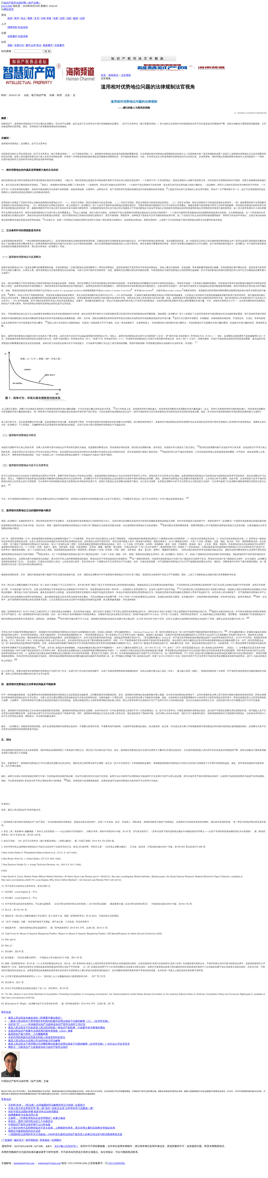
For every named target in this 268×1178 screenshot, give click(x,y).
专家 (55, 18)
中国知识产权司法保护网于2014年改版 (29, 1124)
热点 (23, 18)
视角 (29, 18)
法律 (82, 18)
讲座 (48, 18)
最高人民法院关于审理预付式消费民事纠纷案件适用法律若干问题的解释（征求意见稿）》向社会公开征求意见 (69, 1044)
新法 (38, 45)
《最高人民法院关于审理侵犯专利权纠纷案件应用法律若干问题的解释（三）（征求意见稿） (59, 1021)
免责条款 (45, 1140)
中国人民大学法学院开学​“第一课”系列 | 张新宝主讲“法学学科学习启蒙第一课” (51, 1108)
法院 (62, 18)
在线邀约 (12, 36)
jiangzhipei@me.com (24, 1163)
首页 (103, 75)
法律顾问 (56, 1140)
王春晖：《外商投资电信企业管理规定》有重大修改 (36, 1118)
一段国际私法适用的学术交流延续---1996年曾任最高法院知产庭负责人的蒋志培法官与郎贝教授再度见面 (65, 1134)
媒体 (75, 18)
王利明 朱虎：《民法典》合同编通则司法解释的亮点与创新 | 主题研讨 (46, 1105)
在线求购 (23, 36)
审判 (16, 18)
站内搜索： (7, 51)
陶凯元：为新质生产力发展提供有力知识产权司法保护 (38, 1047)
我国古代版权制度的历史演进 (24, 1131)
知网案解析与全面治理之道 (23, 1114)
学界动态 (6, 1099)
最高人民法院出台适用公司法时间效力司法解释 (34, 1040)
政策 (9, 18)
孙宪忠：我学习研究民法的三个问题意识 (30, 1121)
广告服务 (7, 1140)
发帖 (9, 45)
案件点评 (31, 45)
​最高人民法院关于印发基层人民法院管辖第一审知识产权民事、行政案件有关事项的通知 (56, 1027)
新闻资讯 (113, 75)
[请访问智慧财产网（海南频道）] (184, 70)
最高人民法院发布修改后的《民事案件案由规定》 (35, 1017)
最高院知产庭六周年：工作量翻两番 (28, 1034)
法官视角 (126, 75)
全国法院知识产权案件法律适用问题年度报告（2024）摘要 (40, 1031)
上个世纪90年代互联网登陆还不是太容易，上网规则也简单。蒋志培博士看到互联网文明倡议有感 (61, 1127)
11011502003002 (116, 1163)
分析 (43, 18)
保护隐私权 (32, 1140)
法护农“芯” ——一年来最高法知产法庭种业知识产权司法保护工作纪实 (46, 1024)
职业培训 (23, 27)
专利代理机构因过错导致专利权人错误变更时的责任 (36, 1037)
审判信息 (6, 1012)
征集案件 (60, 45)
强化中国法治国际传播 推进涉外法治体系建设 (33, 1111)
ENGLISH (6, 6)
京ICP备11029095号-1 (66, 1146)
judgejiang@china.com (49, 1163)
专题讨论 (19, 45)
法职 (68, 18)
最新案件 (48, 45)
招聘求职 (12, 27)
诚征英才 (19, 1140)
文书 (36, 18)
